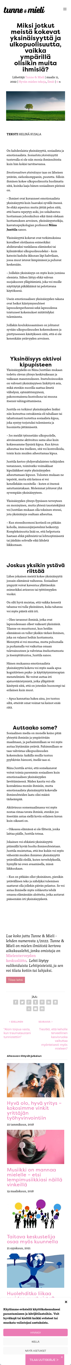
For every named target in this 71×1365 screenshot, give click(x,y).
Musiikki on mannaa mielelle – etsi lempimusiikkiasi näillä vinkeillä (34, 1177)
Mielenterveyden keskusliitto (21, 957)
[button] (66, 1302)
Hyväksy (35, 1332)
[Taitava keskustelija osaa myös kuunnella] (35, 1213)
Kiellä (35, 1341)
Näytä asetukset (35, 1350)
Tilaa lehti (15, 980)
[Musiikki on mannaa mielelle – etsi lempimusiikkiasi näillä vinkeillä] (35, 1147)
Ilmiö (50, 81)
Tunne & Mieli (34, 77)
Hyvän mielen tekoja (32, 81)
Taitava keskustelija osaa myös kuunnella (32, 1239)
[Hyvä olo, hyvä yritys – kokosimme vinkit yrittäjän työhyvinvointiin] (35, 1080)
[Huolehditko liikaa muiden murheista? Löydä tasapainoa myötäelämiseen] (35, 1270)
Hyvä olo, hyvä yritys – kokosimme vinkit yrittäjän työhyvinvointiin (34, 1110)
